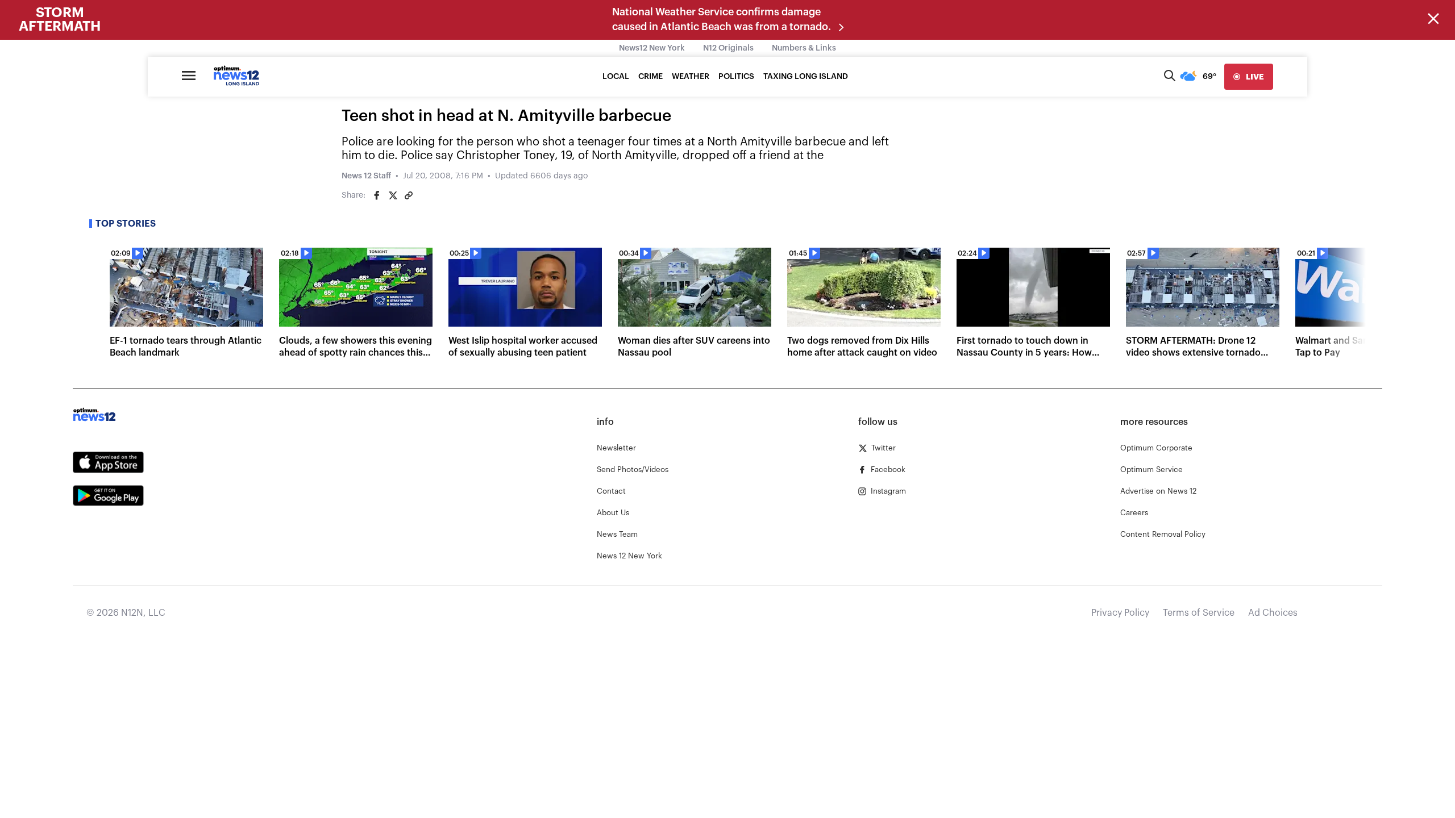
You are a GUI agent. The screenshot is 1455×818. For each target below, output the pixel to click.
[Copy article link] (408, 195)
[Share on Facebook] (376, 195)
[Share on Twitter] (392, 195)
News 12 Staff (366, 176)
